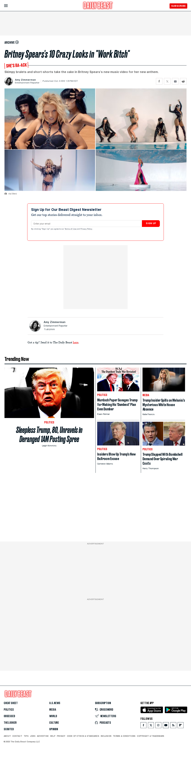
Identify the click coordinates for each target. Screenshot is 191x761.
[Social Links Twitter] (151, 726)
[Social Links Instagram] (158, 726)
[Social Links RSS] (173, 726)
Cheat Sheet (11, 703)
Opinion (53, 729)
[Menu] (9, 6)
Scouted (9, 729)
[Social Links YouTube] (166, 726)
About (7, 736)
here (75, 342)
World (53, 716)
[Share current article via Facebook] (159, 81)
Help (52, 736)
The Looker (10, 722)
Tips (26, 736)
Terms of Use (71, 229)
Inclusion (106, 736)
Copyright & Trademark (150, 736)
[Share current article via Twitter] (167, 81)
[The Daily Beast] (98, 6)
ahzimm (50, 329)
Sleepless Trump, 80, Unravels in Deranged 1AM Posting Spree (49, 434)
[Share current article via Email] (175, 81)
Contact (17, 736)
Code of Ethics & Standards (83, 736)
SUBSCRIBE (178, 5)
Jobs (32, 736)
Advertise (43, 736)
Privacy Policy (86, 229)
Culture (54, 722)
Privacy (61, 736)
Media (52, 709)
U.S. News (54, 703)
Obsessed (9, 716)
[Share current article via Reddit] (183, 81)
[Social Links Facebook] (143, 726)
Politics (9, 709)
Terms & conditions (124, 736)
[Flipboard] (180, 726)
